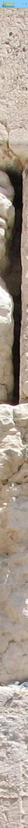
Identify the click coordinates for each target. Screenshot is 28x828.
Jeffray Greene (14, 424)
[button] (26, 4)
